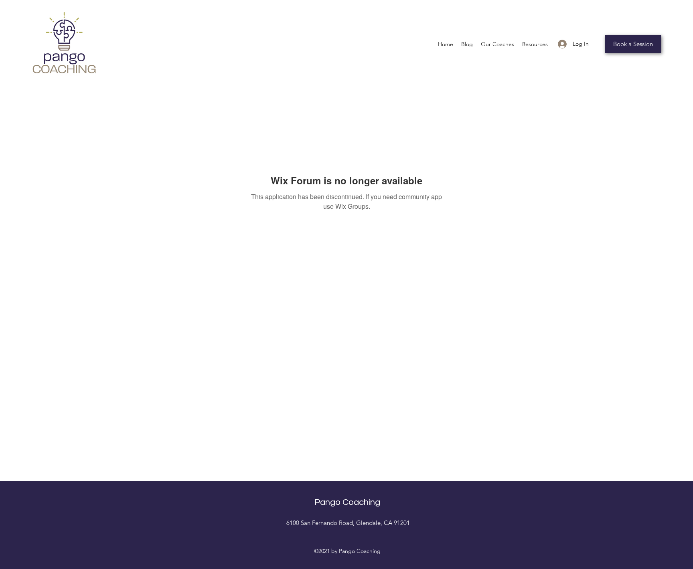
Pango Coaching (347, 502)
